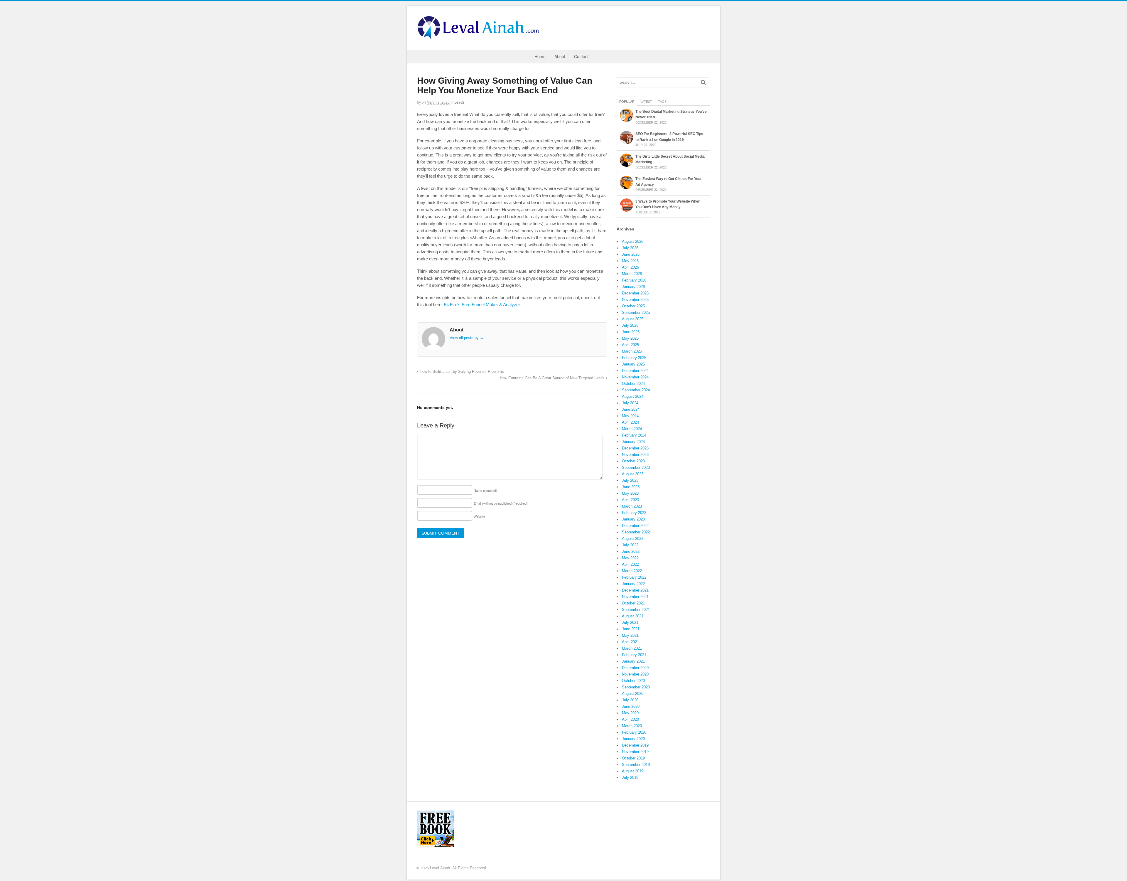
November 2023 (635, 454)
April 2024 (630, 422)
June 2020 (631, 706)
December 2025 (635, 293)
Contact (581, 56)
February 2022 (634, 577)
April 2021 (630, 642)
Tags (662, 101)
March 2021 (632, 648)
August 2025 (632, 319)
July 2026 (630, 248)
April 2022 (630, 564)
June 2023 (631, 487)
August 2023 (632, 474)
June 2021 (631, 629)
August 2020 (632, 693)
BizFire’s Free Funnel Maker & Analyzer (482, 304)
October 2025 (633, 306)
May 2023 (630, 493)
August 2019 (632, 771)
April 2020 (630, 719)
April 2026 (630, 267)
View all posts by (467, 338)
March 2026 (632, 274)
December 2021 (635, 590)
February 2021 (634, 655)
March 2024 (632, 429)
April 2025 (630, 345)
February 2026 (634, 280)
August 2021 (632, 616)
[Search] (703, 82)
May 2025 (630, 338)
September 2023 (636, 467)
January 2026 (633, 286)
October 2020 (633, 680)
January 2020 (633, 739)
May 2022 (630, 558)
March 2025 (632, 351)
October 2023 (633, 461)
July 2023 (630, 480)
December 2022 (635, 525)
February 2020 (634, 732)
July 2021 (630, 622)
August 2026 (632, 241)
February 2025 (634, 358)
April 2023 (630, 500)
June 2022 (631, 551)
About (559, 56)
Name (485, 490)
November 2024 (635, 377)
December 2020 (635, 668)
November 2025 (635, 299)
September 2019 (636, 764)
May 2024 (630, 416)
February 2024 (634, 435)
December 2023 (635, 448)
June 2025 (631, 332)
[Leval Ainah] (480, 37)
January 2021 (633, 661)
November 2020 (635, 674)
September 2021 (636, 609)
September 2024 (636, 390)
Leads (459, 102)
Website (479, 516)
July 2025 (630, 325)
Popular (627, 101)
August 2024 (632, 396)
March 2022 (632, 571)
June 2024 (631, 409)
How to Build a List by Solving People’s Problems (461, 372)
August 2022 (632, 538)
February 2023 (634, 513)
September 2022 (636, 532)
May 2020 (630, 713)
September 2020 (636, 687)
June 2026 (631, 254)
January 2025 (633, 364)
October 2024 (633, 383)
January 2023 (633, 519)
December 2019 (635, 745)
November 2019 (635, 751)
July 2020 (630, 700)
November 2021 (635, 596)
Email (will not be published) (501, 503)
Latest (646, 101)
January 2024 (633, 441)
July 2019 (630, 777)
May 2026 (630, 261)
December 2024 (635, 370)
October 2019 (633, 758)
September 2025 (636, 312)
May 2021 (630, 635)
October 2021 (633, 603)
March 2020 (632, 726)
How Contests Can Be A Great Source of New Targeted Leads (553, 378)
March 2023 (632, 506)
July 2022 (630, 545)
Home (540, 56)
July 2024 (630, 403)
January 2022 (633, 584)
